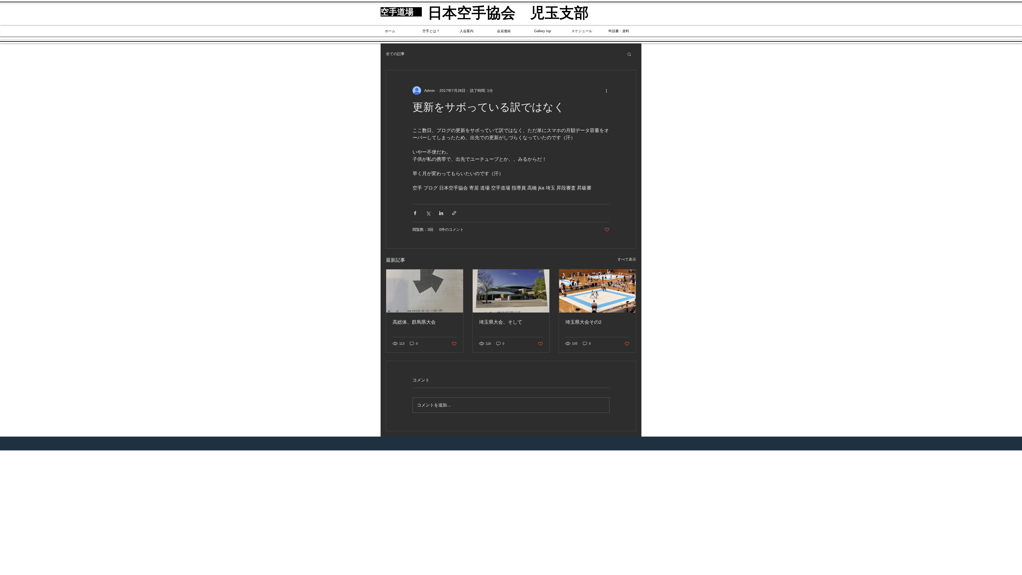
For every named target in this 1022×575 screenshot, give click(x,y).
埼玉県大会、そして (500, 322)
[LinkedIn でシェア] (441, 213)
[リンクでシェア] (454, 213)
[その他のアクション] (606, 90)
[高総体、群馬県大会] (424, 291)
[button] (629, 54)
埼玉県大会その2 (583, 322)
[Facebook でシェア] (415, 213)
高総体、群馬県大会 (414, 322)
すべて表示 (626, 259)
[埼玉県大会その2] (597, 291)
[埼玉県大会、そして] (511, 291)
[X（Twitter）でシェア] (428, 213)
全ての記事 (395, 54)
